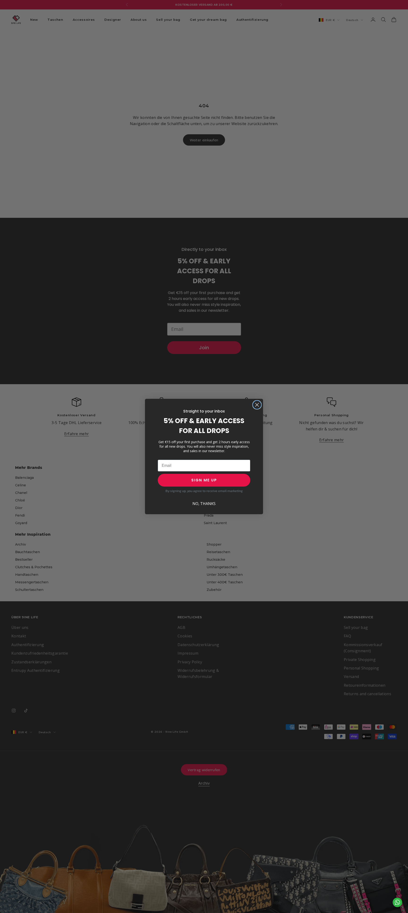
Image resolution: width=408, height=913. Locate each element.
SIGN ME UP (204, 480)
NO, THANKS (204, 503)
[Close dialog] (257, 405)
